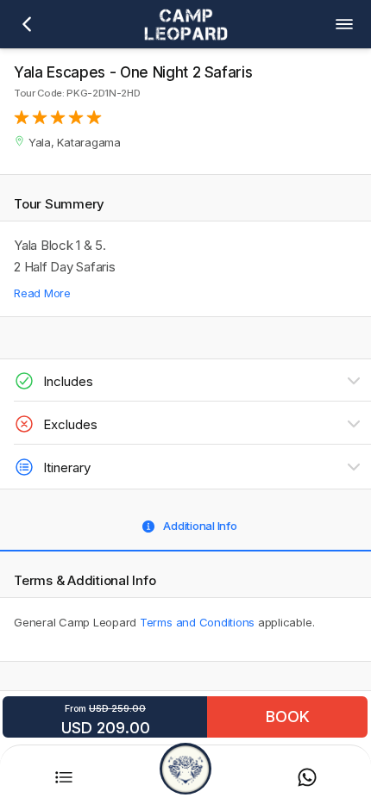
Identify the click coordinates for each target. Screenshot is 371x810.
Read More (42, 293)
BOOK (288, 716)
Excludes (70, 424)
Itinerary (67, 467)
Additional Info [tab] (199, 526)
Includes (68, 381)
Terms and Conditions (197, 622)
